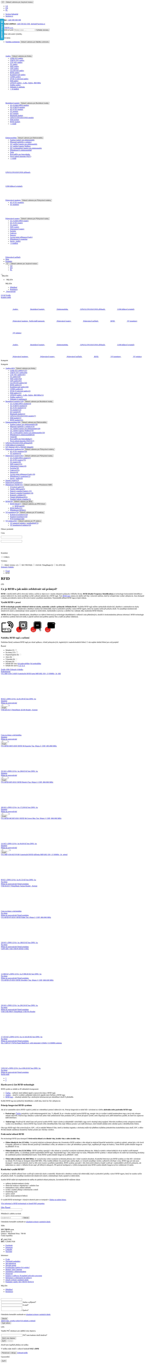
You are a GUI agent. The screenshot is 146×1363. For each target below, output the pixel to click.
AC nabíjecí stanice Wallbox (20, 146)
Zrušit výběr (5, 669)
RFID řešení (15, 504)
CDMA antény (15, 77)
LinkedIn (8, 1249)
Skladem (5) (10, 650)
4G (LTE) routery (16, 223)
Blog (7, 259)
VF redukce (11, 521)
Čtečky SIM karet (17, 489)
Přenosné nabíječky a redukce (20, 142)
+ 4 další (13, 124)
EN (6, 8)
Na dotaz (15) (10, 652)
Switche (13, 231)
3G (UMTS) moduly (17, 107)
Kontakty (8, 261)
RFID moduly (15, 122)
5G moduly (14, 111)
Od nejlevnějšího (23, 664)
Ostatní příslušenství (18, 497)
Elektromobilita (11, 138)
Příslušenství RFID (18, 510)
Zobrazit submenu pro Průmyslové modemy (36, 200)
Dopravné (9, 1274)
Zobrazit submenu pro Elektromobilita (30, 138)
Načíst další (5, 1074)
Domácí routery (12, 480)
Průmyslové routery (12, 219)
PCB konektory (17, 519)
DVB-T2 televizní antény (19, 79)
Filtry (3, 1207)
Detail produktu (23, 884)
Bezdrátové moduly (12, 103)
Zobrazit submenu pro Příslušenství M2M (38, 485)
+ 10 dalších (14, 89)
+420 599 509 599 (14, 20)
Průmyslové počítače (12, 257)
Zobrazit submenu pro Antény (22, 56)
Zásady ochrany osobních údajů (16, 1280)
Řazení (7, 1207)
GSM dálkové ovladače (13, 186)
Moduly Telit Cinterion (13, 1269)
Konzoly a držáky (18, 495)
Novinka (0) (10, 661)
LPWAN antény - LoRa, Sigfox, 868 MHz (25, 83)
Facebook (9, 1245)
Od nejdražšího (35, 664)
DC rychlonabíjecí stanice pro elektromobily (26, 148)
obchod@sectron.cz (38, 24)
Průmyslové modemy (13, 200)
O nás (7, 1259)
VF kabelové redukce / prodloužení (24, 523)
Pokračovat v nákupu (9, 1353)
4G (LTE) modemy (17, 202)
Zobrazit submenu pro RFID (23, 501)
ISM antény (14, 81)
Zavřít (4, 1341)
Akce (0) (8, 657)
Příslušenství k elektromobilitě (21, 150)
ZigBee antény (15, 85)
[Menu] (2, 274)
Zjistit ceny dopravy (8, 1338)
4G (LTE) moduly (16, 109)
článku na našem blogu (57, 1200)
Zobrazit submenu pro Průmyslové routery (35, 219)
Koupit (4, 707)
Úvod (7, 571)
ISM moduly (14, 120)
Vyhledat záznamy (42, 30)
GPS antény (14, 69)
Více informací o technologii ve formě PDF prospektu (22, 1203)
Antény (8, 56)
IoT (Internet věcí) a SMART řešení (19, 447)
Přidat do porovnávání (9, 703)
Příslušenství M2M (14, 485)
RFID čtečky (16, 508)
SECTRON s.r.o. (7, 28)
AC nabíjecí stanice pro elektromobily (23, 144)
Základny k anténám (17, 87)
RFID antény (15, 73)
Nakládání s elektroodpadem (15, 1272)
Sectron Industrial (11, 14)
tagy (67, 596)
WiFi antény (14, 66)
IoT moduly (14, 113)
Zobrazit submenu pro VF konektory (32, 512)
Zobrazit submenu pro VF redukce (29, 521)
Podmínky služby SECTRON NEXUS (19, 1282)
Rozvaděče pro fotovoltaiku (20, 154)
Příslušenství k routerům (18, 239)
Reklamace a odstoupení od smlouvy (18, 1278)
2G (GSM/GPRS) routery (19, 221)
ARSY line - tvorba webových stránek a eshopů (18, 1321)
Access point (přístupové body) (21, 237)
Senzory (13, 235)
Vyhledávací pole (7, 30)
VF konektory (12, 512)
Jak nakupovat (10, 1263)
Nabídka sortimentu (12, 42)
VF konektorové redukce (20, 525)
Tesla (12, 152)
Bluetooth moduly (16, 116)
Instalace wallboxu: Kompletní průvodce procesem (23, 1276)
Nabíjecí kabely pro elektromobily (22, 140)
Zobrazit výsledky (7, 567)
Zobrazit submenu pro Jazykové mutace (19, 2)
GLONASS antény (17, 71)
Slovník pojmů (10, 1265)
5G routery (14, 225)
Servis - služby (15, 241)
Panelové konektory (18, 517)
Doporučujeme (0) (12, 655)
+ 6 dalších (14, 243)
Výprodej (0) (10, 659)
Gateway (13, 233)
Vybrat (10, 1341)
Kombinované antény (18, 75)
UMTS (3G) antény (17, 60)
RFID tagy (19, 506)
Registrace (14, 289)
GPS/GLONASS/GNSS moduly (22, 118)
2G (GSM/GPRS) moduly (19, 105)
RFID (9, 501)
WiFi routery (14, 227)
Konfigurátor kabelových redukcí (17, 1267)
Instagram (9, 1247)
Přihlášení (13, 287)
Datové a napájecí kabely (21, 491)
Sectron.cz (9, 16)
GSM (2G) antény (16, 58)
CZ (3, 2)
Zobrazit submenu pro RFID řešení (33, 504)
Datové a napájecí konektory (21, 493)
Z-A (23, 666)
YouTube (8, 1252)
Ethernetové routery (17, 229)
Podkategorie (5, 672)
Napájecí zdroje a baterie (20, 499)
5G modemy (14, 205)
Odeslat (26, 1218)
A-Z (19, 666)
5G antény (14, 64)
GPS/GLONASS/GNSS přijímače (17, 172)
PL (6, 10)
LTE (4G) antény (16, 62)
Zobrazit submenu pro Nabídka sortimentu (35, 42)
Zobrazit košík (22, 1353)
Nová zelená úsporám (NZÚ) (20, 156)
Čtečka (7, 1093)
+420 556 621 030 (23, 24)
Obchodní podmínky (12, 1261)
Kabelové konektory (19, 515)
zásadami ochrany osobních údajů (38, 1222)
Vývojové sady (17, 487)
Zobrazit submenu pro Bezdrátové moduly (35, 103)
